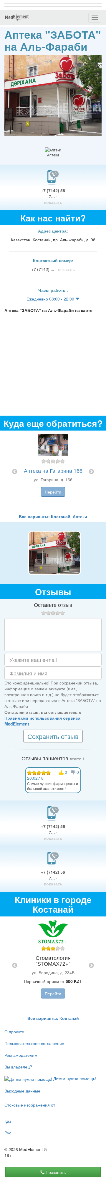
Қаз (7, 1121)
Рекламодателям (20, 1055)
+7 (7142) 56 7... (53, 196)
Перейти (53, 492)
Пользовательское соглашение (34, 1043)
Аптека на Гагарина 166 (53, 470)
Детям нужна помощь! (74, 1078)
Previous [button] (15, 472)
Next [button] (91, 472)
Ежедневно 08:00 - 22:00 (50, 299)
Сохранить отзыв (53, 736)
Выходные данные (22, 1091)
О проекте (14, 1032)
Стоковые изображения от (29, 1105)
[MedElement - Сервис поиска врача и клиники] (16, 17)
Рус (7, 1133)
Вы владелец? (18, 1067)
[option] (53, 472)
